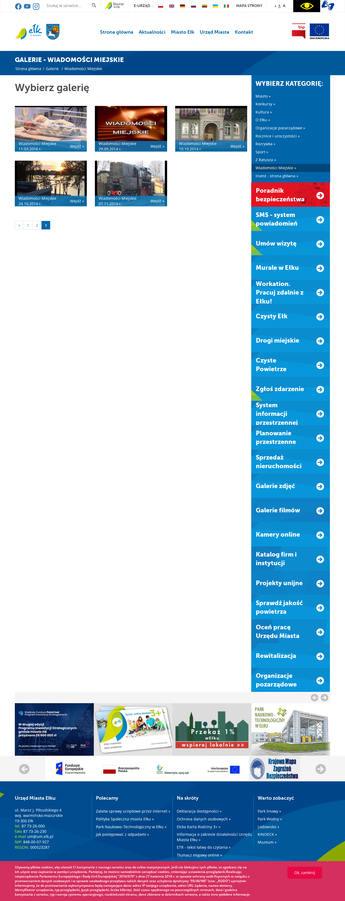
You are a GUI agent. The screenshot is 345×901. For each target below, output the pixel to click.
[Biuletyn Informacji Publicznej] (298, 31)
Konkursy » (265, 103)
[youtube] (27, 8)
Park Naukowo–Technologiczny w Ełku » (131, 826)
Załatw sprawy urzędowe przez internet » (133, 811)
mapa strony (249, 6)
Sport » (262, 151)
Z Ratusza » (266, 159)
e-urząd (142, 6)
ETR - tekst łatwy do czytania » (204, 847)
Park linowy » (269, 811)
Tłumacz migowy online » (199, 855)
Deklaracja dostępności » (199, 811)
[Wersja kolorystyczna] (306, 6)
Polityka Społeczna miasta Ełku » (125, 818)
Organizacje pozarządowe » (280, 127)
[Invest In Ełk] (114, 6)
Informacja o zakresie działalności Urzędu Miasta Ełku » (214, 837)
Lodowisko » (268, 826)
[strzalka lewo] (324, 697)
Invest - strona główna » (277, 175)
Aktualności (152, 32)
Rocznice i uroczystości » (278, 136)
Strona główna (116, 32)
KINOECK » (267, 834)
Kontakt (244, 32)
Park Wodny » (270, 818)
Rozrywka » (265, 143)
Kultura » (264, 112)
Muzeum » (267, 842)
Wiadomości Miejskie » (276, 167)
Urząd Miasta (214, 32)
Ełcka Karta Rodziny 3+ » (198, 826)
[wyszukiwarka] (95, 5)
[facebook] (18, 8)
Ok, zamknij (304, 872)
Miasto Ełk (182, 32)
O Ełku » (263, 119)
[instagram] (36, 8)
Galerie (52, 68)
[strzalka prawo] (314, 697)
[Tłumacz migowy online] (328, 5)
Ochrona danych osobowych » (204, 818)
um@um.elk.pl (40, 836)
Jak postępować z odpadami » (122, 834)
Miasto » (263, 96)
